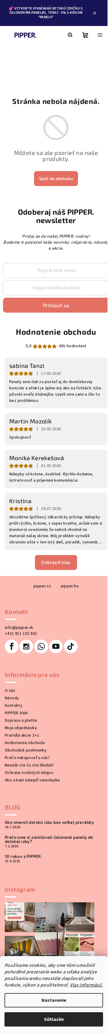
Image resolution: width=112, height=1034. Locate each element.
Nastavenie (54, 1000)
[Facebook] (12, 646)
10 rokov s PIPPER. (23, 856)
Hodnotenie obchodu (56, 331)
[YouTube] (56, 646)
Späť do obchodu (56, 178)
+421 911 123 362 (21, 634)
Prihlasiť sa (56, 305)
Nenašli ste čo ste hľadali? (29, 765)
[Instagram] (26, 646)
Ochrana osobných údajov (29, 773)
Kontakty (13, 706)
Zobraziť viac (55, 562)
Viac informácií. (86, 985)
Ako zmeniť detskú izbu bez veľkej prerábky (49, 822)
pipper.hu (70, 586)
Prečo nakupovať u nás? (27, 758)
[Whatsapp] (41, 646)
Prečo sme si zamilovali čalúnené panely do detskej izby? (49, 839)
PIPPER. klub (16, 713)
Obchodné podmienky (26, 750)
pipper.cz (42, 586)
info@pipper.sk (19, 628)
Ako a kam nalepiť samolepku (32, 780)
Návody (12, 698)
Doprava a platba (21, 720)
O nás (10, 691)
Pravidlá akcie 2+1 (22, 735)
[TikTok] (71, 646)
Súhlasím (54, 1019)
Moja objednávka (21, 728)
